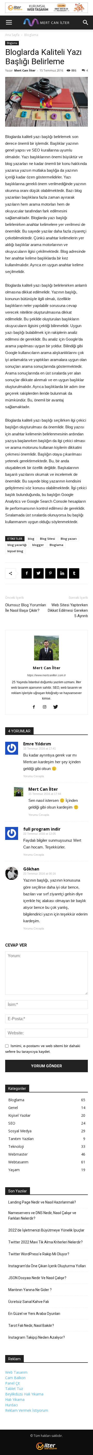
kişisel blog (15, 551)
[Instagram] (46, 707)
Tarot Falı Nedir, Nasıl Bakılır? (31, 1325)
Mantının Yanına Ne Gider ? (30, 1290)
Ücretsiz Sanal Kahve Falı (28, 1302)
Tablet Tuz (14, 1388)
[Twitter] (57, 707)
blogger (38, 545)
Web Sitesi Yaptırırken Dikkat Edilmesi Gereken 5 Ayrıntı (68, 610)
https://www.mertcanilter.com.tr (46, 675)
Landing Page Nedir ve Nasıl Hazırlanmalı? (42, 1202)
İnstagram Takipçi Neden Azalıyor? (36, 1337)
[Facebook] (36, 707)
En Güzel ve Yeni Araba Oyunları (34, 1314)
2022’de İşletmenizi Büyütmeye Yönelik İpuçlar (46, 1230)
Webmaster (18, 1154)
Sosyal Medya (20, 1130)
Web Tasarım (16, 1372)
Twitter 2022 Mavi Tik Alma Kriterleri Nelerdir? (45, 1242)
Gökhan (31, 869)
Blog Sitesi (47, 539)
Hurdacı (11, 1404)
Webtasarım (18, 1161)
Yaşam (14, 1169)
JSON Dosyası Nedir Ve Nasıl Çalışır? (37, 1278)
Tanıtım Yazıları (21, 1138)
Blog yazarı (69, 539)
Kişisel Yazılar (19, 1115)
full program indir (41, 829)
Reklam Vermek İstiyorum (26, 1410)
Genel (13, 1107)
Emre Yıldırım (37, 744)
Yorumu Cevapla (33, 776)
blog (31, 539)
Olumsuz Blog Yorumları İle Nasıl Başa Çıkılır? (25, 608)
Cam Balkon (15, 1377)
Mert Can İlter (24, 70)
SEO (11, 1123)
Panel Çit (12, 1383)
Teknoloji (16, 1146)
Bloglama (31, 35)
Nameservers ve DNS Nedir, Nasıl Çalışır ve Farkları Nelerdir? (42, 1215)
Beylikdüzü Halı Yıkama (24, 1394)
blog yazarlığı (17, 545)
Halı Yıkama (15, 1399)
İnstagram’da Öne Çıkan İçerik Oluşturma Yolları (47, 1266)
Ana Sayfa (12, 35)
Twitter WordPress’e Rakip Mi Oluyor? (38, 1254)
